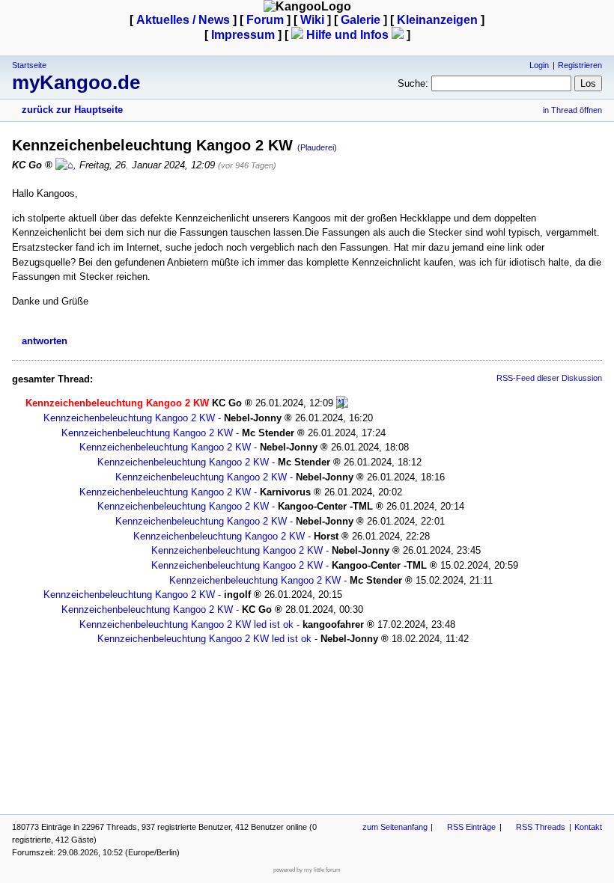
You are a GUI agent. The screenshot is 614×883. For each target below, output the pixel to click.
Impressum (243, 34)
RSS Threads (540, 826)
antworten (44, 340)
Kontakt (588, 826)
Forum (265, 19)
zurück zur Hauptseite (72, 109)
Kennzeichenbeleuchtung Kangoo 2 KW (129, 418)
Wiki (312, 19)
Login (539, 65)
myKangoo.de (76, 82)
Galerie (360, 19)
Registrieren (580, 65)
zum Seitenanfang (395, 826)
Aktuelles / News (183, 19)
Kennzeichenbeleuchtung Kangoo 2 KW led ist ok (186, 624)
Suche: (413, 83)
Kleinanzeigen (437, 19)
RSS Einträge (471, 826)
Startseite (29, 65)
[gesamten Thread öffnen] (342, 403)
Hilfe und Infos (347, 34)
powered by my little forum (307, 870)
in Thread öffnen (572, 110)
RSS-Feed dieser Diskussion (549, 377)
